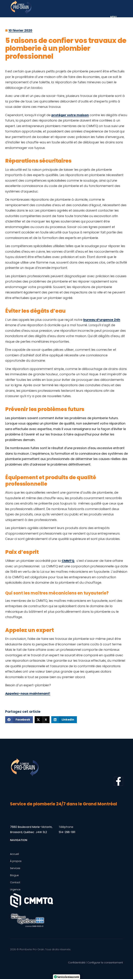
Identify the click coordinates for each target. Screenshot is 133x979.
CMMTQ (68, 560)
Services (15, 868)
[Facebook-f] (118, 781)
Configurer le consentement (105, 962)
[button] (19, 719)
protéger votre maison (70, 115)
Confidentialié (76, 962)
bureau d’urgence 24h (101, 320)
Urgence (15, 889)
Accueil (14, 854)
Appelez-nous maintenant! (27, 693)
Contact (15, 882)
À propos (15, 861)
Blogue (14, 875)
